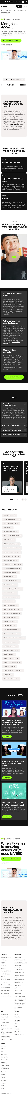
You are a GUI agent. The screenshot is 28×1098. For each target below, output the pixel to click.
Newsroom (3, 1051)
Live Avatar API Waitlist (6, 1039)
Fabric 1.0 (3, 965)
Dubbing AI (4, 982)
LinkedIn (3, 1077)
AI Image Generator (6, 971)
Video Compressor (19, 979)
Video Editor (18, 957)
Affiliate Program (19, 1034)
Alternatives (18, 1031)
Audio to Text (18, 988)
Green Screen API (5, 1036)
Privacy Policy (4, 1057)
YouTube (3, 1074)
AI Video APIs (4, 1014)
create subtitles (14, 124)
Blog (16, 1023)
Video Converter (19, 982)
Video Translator (19, 990)
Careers (3, 1048)
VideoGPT (3, 976)
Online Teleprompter (20, 996)
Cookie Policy (4, 1060)
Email (2, 1088)
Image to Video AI (5, 974)
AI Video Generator (6, 957)
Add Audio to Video (19, 972)
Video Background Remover (19, 976)
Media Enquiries (5, 1068)
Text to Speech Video (6, 985)
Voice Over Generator (19, 10)
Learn (16, 1026)
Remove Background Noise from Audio (20, 1004)
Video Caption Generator (18, 966)
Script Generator (5, 993)
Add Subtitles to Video (20, 960)
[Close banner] (26, 1)
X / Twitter (3, 1080)
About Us (3, 1046)
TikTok (2, 1085)
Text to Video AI (5, 960)
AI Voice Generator (5, 987)
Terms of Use (4, 1062)
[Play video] (14, 257)
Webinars (17, 1029)
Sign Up (19, 6)
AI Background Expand (7, 996)
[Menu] (25, 6)
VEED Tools (9, 10)
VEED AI (3, 962)
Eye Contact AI (18, 1007)
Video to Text (18, 985)
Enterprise (17, 1017)
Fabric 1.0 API (4, 1017)
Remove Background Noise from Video (20, 999)
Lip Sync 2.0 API (5, 1022)
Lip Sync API (4, 1019)
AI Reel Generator (5, 979)
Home (2, 10)
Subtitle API (4, 1025)
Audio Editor (18, 993)
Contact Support (5, 1065)
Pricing (16, 1014)
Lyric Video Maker (5, 990)
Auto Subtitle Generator (21, 962)
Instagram (3, 1083)
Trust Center (4, 1054)
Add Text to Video (19, 970)
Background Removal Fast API (6, 1033)
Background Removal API (6, 1028)
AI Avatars (3, 968)
